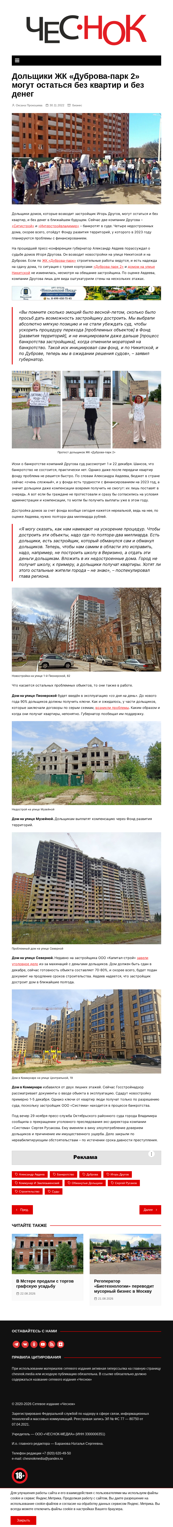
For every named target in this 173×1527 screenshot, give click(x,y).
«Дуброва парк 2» (108, 266)
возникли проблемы (112, 707)
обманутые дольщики (87, 1183)
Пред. (24, 1209)
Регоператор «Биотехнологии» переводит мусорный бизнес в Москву (124, 1286)
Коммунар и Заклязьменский (39, 1183)
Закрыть (23, 1520)
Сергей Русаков (126, 1183)
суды (55, 1191)
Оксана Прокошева (29, 105)
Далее (148, 1209)
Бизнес (77, 105)
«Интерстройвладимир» (58, 226)
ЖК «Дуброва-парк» (59, 260)
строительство (29, 1191)
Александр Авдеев (32, 1174)
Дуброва (92, 1174)
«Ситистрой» (23, 226)
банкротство (65, 1174)
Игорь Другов (120, 1174)
